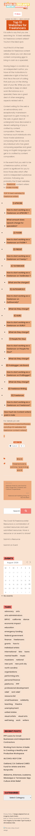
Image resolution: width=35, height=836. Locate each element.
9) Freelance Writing (17, 388)
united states (11, 712)
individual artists (12, 647)
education (9, 627)
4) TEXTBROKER (17, 266)
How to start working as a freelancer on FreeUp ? (18, 257)
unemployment (12, 708)
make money (12, 187)
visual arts (22, 716)
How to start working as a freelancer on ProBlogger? (19, 373)
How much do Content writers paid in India (17, 413)
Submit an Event (11, 545)
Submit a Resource (12, 539)
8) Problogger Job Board (17, 365)
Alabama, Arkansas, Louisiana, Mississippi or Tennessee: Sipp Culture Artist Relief (17, 778)
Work (20, 459)
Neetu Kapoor (25, 19)
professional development (17, 688)
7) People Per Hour (17, 339)
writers (26, 720)
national (20, 659)
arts (18, 611)
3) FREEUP (17, 249)
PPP (17, 684)
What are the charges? (18, 282)
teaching (9, 704)
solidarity (24, 700)
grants (8, 643)
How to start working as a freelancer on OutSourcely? (18, 299)
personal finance (12, 680)
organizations (11, 672)
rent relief (15, 692)
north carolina (11, 668)
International (10, 651)
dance (26, 619)
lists (20, 651)
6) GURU (17, 315)
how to (16, 643)
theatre (18, 704)
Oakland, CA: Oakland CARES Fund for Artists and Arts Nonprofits (17, 766)
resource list (10, 696)
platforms (9, 684)
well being (9, 720)
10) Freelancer (17, 395)
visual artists (10, 716)
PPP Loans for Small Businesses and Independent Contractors (17, 739)
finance (8, 639)
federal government (14, 635)
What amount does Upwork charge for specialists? (15, 222)
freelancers (19, 464)
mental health (11, 655)
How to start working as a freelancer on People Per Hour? (18, 348)
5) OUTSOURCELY (17, 289)
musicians (9, 659)
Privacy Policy (8, 814)
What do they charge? (19, 309)
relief (7, 692)
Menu (18, 14)
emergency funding (14, 631)
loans (27, 651)
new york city (21, 664)
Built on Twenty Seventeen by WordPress (16, 818)
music (22, 655)
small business (11, 700)
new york (9, 664)
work (20, 470)
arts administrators (13, 615)
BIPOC (7, 619)
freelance (11, 184)
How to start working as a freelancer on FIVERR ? (18, 241)
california (16, 619)
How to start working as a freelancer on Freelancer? (18, 403)
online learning (19, 467)
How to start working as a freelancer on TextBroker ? (19, 274)
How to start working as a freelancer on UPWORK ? (18, 211)
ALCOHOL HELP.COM (12, 758)
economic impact (13, 623)
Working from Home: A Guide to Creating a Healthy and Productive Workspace (17, 750)
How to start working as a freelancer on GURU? (18, 324)
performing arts (12, 676)
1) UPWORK (17, 203)
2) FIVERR (17, 232)
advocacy (9, 611)
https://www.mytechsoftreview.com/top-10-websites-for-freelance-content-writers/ (17, 427)
